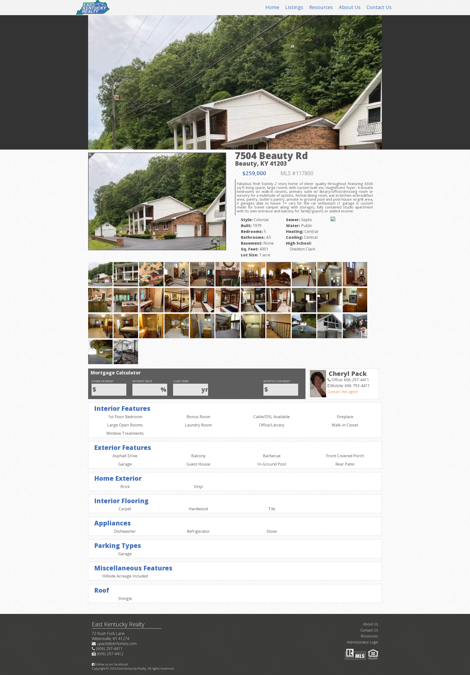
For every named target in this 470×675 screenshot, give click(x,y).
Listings (294, 7)
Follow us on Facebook (111, 664)
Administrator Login (362, 642)
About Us (350, 7)
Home (272, 7)
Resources (321, 7)
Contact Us (379, 7)
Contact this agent (343, 391)
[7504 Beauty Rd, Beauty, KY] (157, 201)
